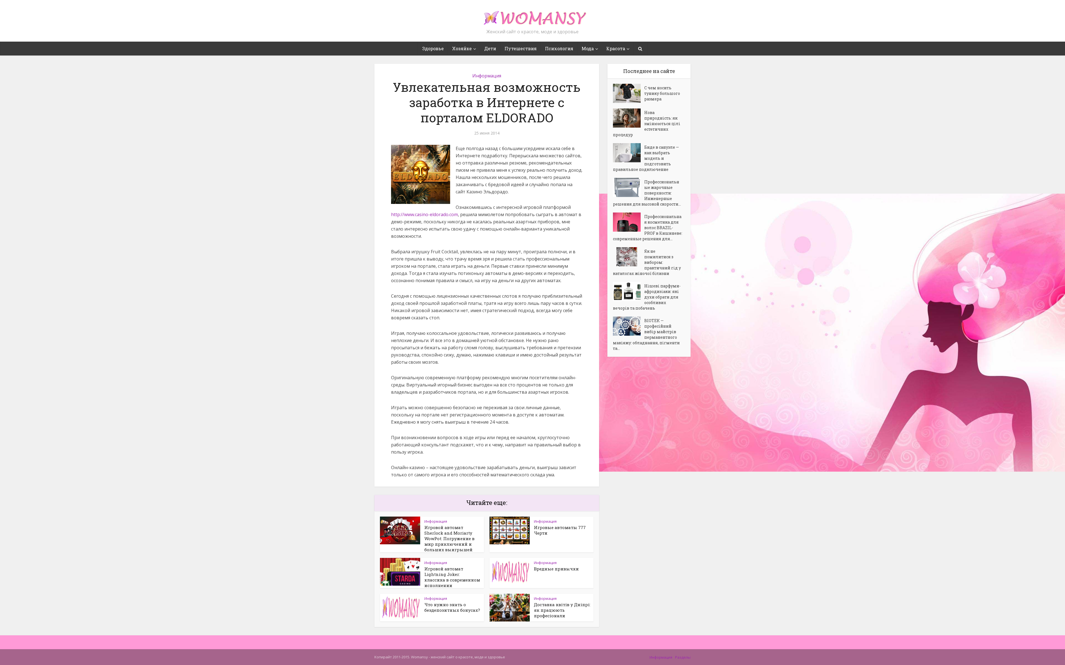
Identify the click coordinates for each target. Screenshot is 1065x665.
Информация (486, 76)
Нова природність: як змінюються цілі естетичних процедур (646, 123)
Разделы (683, 657)
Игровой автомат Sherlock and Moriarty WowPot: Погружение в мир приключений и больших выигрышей (449, 538)
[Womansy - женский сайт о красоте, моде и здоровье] (532, 15)
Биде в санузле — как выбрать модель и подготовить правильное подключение (646, 158)
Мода (588, 48)
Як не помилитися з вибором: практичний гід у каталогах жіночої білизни (647, 262)
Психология (559, 48)
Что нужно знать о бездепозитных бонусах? (452, 607)
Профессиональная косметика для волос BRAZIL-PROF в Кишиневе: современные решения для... (647, 227)
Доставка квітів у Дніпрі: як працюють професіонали (562, 610)
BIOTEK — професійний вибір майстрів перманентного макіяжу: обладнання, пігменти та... (646, 334)
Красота (615, 48)
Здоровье (433, 48)
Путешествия (520, 48)
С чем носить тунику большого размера (662, 93)
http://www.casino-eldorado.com (424, 214)
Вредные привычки (556, 569)
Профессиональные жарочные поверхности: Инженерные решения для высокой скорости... (647, 193)
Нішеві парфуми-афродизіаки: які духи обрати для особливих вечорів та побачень (647, 297)
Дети (490, 48)
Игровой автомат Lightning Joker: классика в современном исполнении (452, 577)
